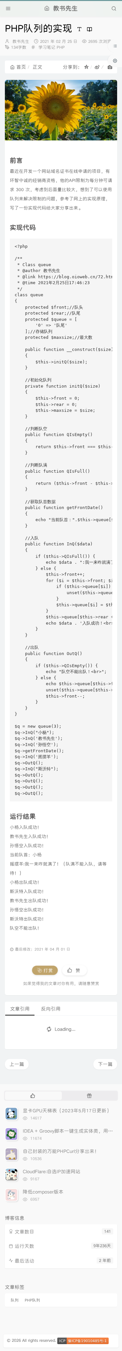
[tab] (32, 1096)
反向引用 (51, 1009)
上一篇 (16, 1064)
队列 (15, 1300)
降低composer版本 (43, 1192)
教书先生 (20, 41)
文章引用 (20, 1009)
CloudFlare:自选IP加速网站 (51, 1171)
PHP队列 (32, 1300)
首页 (21, 67)
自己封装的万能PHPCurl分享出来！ (61, 1151)
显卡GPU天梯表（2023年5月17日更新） (67, 1110)
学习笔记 (46, 47)
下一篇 (105, 1064)
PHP (61, 47)
